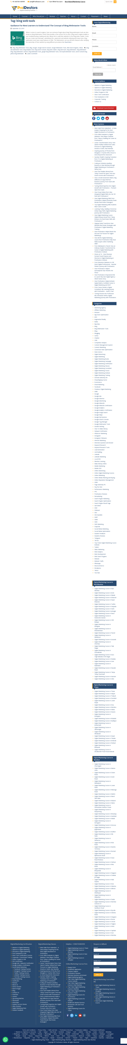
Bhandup (108, 1032)
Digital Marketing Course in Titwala (104, 738)
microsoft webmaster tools (67, 52)
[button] (5, 1039)
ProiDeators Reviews (100, 494)
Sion (34, 1037)
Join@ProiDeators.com (37, 2)
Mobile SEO (97, 468)
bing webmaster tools (35, 52)
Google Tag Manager (100, 422)
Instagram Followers (100, 438)
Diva (82, 1034)
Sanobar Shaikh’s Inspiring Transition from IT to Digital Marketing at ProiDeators (105, 159)
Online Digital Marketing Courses (104, 473)
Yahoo (81, 48)
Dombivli (61, 1032)
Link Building (98, 452)
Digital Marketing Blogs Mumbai (61, 1039)
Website (96, 559)
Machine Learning (99, 461)
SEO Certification (17, 961)
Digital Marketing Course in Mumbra (105, 707)
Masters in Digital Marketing (102, 85)
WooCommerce (99, 566)
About (73, 16)
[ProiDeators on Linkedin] (76, 1015)
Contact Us (97, 101)
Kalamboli (94, 1037)
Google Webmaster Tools (59, 48)
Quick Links (109, 2)
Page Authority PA (99, 485)
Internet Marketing (100, 440)
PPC (95, 492)
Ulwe (81, 1037)
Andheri (81, 1032)
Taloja (95, 1036)
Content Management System (103, 345)
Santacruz (45, 1037)
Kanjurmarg (38, 1036)
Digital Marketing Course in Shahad (105, 743)
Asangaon (110, 1034)
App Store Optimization (101, 315)
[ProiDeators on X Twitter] (72, 1015)
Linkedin (96, 454)
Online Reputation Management (104, 480)
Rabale (52, 1037)
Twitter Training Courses (21, 973)
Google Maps (98, 415)
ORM (96, 482)
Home (15, 16)
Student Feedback (99, 533)
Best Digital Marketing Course (75, 2)
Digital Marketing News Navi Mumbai (84, 1039)
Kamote (67, 1037)
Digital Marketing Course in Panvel (104, 633)
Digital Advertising (99, 354)
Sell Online (97, 505)
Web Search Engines (72, 48)
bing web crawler (52, 50)
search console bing (81, 52)
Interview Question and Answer (103, 443)
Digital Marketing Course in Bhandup (105, 814)
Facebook (97, 387)
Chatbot (96, 338)
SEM (95, 508)
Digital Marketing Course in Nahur (104, 803)
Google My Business (100, 417)
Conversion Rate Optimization (103, 350)
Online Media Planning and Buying (104, 478)
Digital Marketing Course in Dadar (104, 899)
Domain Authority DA (100, 377)
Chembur (32, 1034)
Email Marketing (99, 384)
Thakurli (75, 1037)
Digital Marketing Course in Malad (104, 818)
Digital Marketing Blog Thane (40, 1039)
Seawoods (60, 1037)
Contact (83, 16)
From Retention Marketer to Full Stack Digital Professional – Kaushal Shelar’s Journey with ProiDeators (105, 264)
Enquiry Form (72, 967)
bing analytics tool (28, 50)
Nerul (55, 1034)
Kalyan (46, 1032)
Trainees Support (73, 971)
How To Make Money (101, 429)
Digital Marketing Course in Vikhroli (104, 888)
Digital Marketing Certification (103, 363)
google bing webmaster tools (50, 52)
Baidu (96, 322)
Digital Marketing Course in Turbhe (104, 604)
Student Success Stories (19, 1004)
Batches (63, 16)
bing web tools (62, 50)
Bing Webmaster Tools (22, 48)
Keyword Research (100, 445)
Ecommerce (98, 382)
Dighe (87, 1037)
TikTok (96, 540)
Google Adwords (99, 403)
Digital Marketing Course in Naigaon (105, 873)
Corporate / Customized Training (22, 957)
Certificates (15, 981)
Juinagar (101, 1036)
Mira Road (53, 1032)
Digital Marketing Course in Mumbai (105, 935)
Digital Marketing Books (101, 359)
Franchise (15, 994)
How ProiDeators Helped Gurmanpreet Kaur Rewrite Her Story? (103, 270)
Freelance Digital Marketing (102, 389)
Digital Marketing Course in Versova (105, 825)
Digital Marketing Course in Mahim (104, 794)
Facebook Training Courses (22, 969)
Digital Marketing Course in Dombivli (105, 698)
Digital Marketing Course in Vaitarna (105, 886)
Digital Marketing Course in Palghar (105, 924)
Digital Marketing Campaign (102, 361)
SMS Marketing (99, 524)
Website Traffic (99, 561)
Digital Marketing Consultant (103, 368)
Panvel (61, 1034)
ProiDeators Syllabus (81, 1030)
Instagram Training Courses (22, 971)
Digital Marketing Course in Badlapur (105, 721)
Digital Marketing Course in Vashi (104, 609)
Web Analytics (98, 552)
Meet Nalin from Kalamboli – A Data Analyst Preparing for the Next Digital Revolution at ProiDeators (105, 130)
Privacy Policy (42, 1030)
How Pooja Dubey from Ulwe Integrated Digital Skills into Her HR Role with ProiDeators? (104, 194)
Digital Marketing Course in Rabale (104, 595)
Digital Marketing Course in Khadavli (105, 718)
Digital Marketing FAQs (19, 1008)
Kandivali (25, 1034)
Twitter (96, 547)
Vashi (74, 1032)
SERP (96, 517)
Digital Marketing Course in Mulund (105, 800)
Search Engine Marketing (101, 498)
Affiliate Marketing (99, 310)
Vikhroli (46, 1036)
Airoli (63, 1036)
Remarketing (98, 496)
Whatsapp (97, 563)
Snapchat (97, 526)
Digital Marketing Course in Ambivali (105, 741)
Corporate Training (100, 99)
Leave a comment (32, 53)
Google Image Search (100, 412)
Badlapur (102, 1034)
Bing (14, 48)
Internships (15, 1002)
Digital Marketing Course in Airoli (104, 593)
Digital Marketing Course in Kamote (105, 676)
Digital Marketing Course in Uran (104, 661)
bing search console (40, 50)
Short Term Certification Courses (22, 955)
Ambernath (75, 1034)
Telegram (97, 538)
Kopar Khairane (71, 1036)
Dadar (95, 1032)
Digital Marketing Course (101, 370)
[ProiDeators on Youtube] (80, 1015)
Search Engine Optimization (102, 501)
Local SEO (97, 459)
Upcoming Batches (18, 998)
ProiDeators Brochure (66, 1030)
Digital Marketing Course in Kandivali (105, 816)
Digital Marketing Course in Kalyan (104, 693)
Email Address (97, 67)
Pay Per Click (98, 487)
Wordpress (97, 568)
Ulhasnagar (47, 1034)
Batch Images (16, 989)
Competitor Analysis (100, 343)
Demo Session (16, 987)
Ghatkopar (17, 1034)
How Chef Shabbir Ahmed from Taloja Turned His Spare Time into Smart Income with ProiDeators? (104, 173)
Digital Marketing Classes (102, 366)
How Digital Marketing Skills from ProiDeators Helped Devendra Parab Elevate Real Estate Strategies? (105, 200)
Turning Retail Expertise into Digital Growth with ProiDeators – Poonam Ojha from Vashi (105, 188)
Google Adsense (99, 398)
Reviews (52, 16)
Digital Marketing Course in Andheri (105, 832)
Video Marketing (99, 549)
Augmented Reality (100, 319)
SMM (96, 519)
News (106, 16)
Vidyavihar (27, 1037)
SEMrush (97, 510)
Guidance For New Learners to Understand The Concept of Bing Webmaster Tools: (48, 25)
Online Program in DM (101, 92)
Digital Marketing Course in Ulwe (104, 679)
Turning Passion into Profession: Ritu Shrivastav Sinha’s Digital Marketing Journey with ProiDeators (105, 295)
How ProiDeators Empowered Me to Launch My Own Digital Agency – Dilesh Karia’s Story (105, 277)
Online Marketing (99, 475)
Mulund (67, 1034)
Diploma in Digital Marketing (103, 87)
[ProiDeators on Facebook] (67, 1015)
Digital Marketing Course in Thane (104, 691)
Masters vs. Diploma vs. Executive (26, 1032)
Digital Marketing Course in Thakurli (105, 696)
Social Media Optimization (102, 531)
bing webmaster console (21, 52)
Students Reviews (99, 536)
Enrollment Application (74, 969)
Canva (96, 336)
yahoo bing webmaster (17, 53)
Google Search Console (44, 48)
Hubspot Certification (100, 431)
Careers (14, 996)
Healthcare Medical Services (76, 1002)
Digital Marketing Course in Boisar (104, 919)
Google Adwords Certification (103, 405)
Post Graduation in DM (101, 97)
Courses (25, 16)
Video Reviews (16, 1006)
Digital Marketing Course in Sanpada (105, 606)
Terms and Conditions (29, 1030)
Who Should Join (38, 16)
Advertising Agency (100, 308)
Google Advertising (100, 401)
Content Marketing (100, 347)
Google (35, 48)
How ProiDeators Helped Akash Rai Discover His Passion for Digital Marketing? (105, 233)
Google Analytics (99, 408)
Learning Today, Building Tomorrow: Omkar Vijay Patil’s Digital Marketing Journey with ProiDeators (105, 211)
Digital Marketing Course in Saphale (105, 930)
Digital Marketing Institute (102, 373)
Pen (38, 1037)
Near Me (88, 1032)
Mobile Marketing (99, 466)
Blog (31, 48)
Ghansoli (81, 1036)
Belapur (68, 1032)
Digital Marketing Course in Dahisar (105, 862)
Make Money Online (100, 464)
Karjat (24, 1036)
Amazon (96, 312)
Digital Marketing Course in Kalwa (104, 709)
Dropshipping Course (100, 380)
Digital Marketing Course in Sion (104, 933)
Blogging (97, 333)
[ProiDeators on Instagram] (84, 1015)
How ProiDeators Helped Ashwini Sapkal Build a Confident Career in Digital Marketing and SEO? (104, 283)
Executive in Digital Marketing (103, 90)
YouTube (97, 573)
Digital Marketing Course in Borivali (105, 851)
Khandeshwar (18, 1037)
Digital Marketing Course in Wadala (105, 659)
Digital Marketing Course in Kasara (104, 712)
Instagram (97, 436)
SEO (95, 512)
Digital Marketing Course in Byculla (104, 910)
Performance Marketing (101, 489)
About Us (15, 985)
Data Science (98, 352)
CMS (95, 340)
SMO (95, 522)
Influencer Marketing (100, 433)
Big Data (97, 324)
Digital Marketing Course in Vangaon (105, 917)
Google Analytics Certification (103, 410)
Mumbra (94, 1034)
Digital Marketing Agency (75, 977)
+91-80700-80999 (18, 2)
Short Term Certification (101, 94)
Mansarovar (110, 1037)
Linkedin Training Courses (22, 975)
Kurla (52, 1036)
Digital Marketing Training (102, 375)
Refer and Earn (52, 1030)
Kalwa (88, 1034)
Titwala (40, 1034)
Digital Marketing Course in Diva (104, 705)
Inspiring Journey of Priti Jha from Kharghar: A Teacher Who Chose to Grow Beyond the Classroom (105, 153)
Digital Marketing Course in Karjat (104, 736)
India (39, 1032)
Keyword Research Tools (102, 447)
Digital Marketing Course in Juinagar (105, 611)
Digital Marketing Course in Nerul (104, 613)
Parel (58, 1036)
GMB (96, 391)
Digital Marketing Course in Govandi (105, 639)
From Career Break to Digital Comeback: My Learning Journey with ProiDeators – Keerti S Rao (104, 289)
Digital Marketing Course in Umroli (104, 921)
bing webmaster (71, 50)
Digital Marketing (99, 356)
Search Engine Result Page (102, 503)
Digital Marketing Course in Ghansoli (105, 597)
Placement (94, 16)
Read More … (69, 42)
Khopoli (18, 1036)
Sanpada (108, 1036)
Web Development (100, 554)
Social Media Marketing (101, 529)
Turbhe (88, 1036)
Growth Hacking (99, 426)
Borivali (101, 1032)
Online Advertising (99, 471)
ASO (95, 317)
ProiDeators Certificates (97, 1030)
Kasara (31, 1036)
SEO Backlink (98, 515)
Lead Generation (99, 450)
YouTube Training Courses (22, 977)
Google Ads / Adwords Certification (22, 963)
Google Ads (97, 396)
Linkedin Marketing (100, 457)
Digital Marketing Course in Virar (104, 884)
